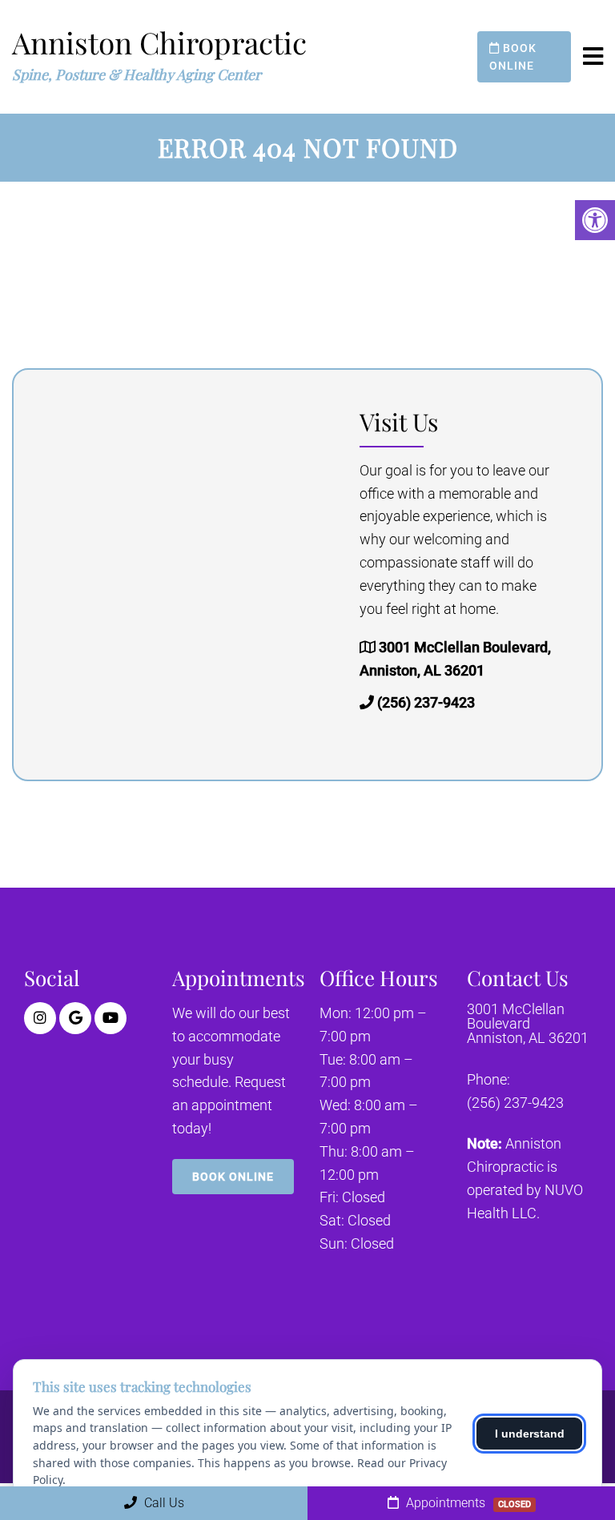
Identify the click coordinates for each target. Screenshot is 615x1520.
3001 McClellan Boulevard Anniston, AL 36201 (528, 1023)
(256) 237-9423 (426, 702)
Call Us (162, 1502)
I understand (530, 1433)
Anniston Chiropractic (159, 42)
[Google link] (75, 1018)
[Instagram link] (40, 1018)
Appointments (467, 1502)
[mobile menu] (593, 56)
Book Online (513, 57)
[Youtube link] (110, 1018)
